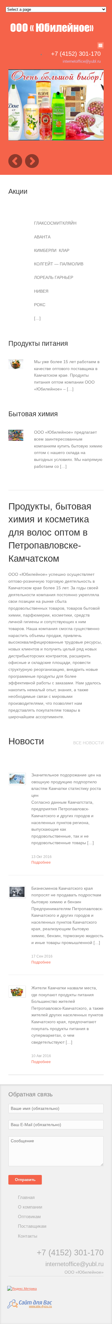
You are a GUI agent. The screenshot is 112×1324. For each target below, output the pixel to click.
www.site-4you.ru (40, 1306)
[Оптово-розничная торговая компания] (51, 28)
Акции (17, 191)
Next (32, 161)
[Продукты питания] (15, 365)
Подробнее (41, 862)
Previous (15, 161)
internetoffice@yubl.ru (82, 61)
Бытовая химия (33, 414)
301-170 (76, 53)
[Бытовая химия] (15, 437)
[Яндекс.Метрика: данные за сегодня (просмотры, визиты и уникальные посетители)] (22, 1288)
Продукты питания (38, 343)
